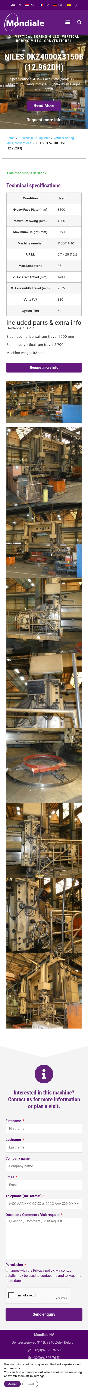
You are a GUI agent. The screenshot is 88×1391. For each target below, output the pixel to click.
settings (39, 1376)
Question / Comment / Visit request (33, 1215)
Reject (30, 1384)
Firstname (14, 1121)
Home (10, 138)
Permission (15, 1265)
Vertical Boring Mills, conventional (47, 39)
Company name (18, 1158)
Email (10, 1177)
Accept (12, 1384)
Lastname (14, 1140)
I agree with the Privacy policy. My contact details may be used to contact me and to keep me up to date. (43, 1275)
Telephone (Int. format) (24, 1196)
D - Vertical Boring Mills (34, 37)
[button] (68, 22)
